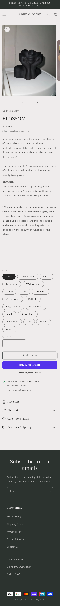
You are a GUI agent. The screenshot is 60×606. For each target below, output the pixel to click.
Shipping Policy (15, 524)
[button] (4, 14)
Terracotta (12, 284)
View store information (18, 390)
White (9, 329)
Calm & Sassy (25, 600)
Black (9, 276)
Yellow (44, 321)
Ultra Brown (28, 276)
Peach (9, 314)
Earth (46, 276)
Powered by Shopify (38, 600)
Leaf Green (12, 321)
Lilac (24, 291)
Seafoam (40, 291)
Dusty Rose (36, 306)
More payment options (30, 373)
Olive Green (13, 299)
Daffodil (32, 299)
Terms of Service (16, 539)
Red (29, 321)
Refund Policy (14, 516)
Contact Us (13, 547)
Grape (9, 291)
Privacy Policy (14, 532)
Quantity (6, 336)
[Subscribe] (49, 491)
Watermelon (33, 284)
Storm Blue (28, 314)
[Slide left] (22, 102)
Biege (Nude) (13, 306)
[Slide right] (37, 102)
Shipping (6, 131)
